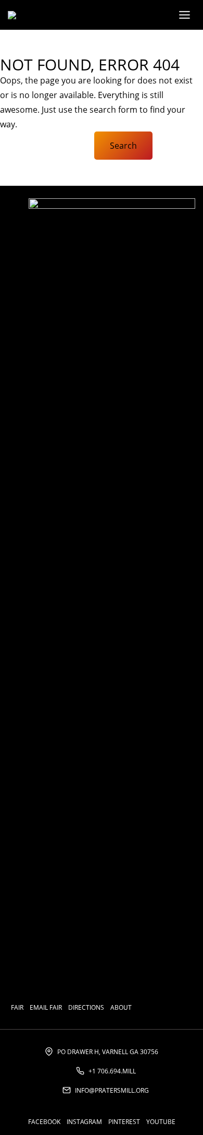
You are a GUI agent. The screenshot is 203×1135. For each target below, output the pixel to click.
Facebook (44, 1121)
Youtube (160, 1121)
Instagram (84, 1121)
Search (123, 145)
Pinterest (124, 1121)
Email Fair (46, 1007)
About (121, 1007)
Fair (17, 1007)
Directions (86, 1007)
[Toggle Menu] (184, 15)
